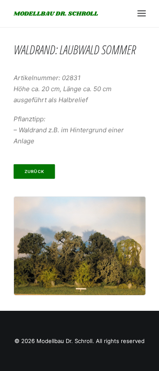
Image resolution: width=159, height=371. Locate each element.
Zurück (34, 171)
